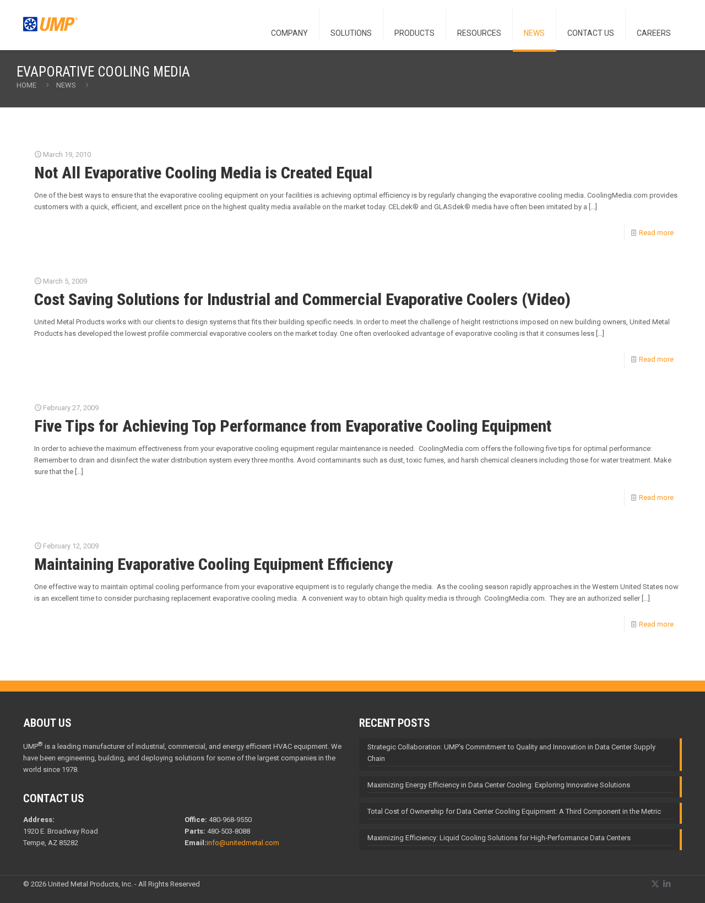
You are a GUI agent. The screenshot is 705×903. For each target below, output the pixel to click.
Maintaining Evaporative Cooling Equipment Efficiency (213, 564)
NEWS (66, 85)
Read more (656, 233)
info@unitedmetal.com (243, 843)
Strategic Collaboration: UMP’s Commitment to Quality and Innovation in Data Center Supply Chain (511, 753)
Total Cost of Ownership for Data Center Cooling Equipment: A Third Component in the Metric (514, 811)
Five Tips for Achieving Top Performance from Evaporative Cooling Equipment (292, 426)
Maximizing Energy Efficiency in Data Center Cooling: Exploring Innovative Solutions (498, 785)
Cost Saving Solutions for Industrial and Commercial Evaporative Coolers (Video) (302, 299)
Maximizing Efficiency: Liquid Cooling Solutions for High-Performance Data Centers (499, 838)
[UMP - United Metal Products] (50, 30)
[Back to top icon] (652, 880)
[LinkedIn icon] (667, 884)
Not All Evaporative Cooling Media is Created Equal (203, 172)
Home (26, 85)
